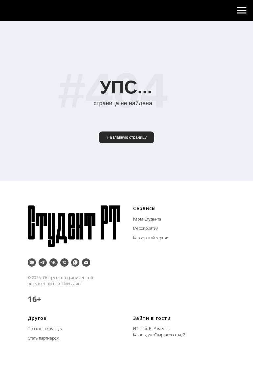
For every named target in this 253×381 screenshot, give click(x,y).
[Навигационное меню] (241, 10)
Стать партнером (43, 338)
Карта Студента (147, 219)
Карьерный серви (150, 238)
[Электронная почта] (86, 262)
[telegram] (43, 262)
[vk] (53, 262)
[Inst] (32, 262)
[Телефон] (64, 262)
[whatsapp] (75, 262)
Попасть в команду (45, 328)
